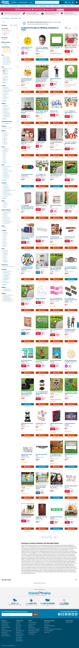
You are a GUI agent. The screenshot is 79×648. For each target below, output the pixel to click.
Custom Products (69, 622)
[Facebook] (59, 614)
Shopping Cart (18, 632)
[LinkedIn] (62, 614)
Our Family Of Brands (32, 632)
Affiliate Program (31, 627)
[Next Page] (58, 537)
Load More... (4, 82)
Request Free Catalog (6, 627)
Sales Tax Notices (19, 635)
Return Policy (18, 629)
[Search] (61, 2)
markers (23, 555)
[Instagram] (76, 614)
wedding (32, 551)
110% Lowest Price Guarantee (34, 629)
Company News (31, 634)
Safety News (46, 627)
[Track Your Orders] (66, 2)
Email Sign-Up (4, 632)
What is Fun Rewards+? (6, 635)
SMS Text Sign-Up (5, 634)
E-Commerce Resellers (48, 630)
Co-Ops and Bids (5, 624)
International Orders (20, 634)
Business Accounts (5, 625)
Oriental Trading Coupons (6, 630)
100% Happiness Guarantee (33, 630)
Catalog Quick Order (5, 622)
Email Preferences (19, 640)
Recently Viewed (6, 580)
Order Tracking (19, 625)
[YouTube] (73, 614)
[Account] (73, 2)
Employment (30, 625)
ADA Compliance (19, 639)
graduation (39, 560)
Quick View (28, 61)
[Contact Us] (69, 2)
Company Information (32, 622)
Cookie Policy (46, 632)
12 (55, 537)
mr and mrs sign (39, 552)
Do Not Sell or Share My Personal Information (52, 629)
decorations (69, 549)
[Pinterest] (66, 614)
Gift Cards (3, 629)
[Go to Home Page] (2, 18)
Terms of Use (46, 624)
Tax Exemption (19, 637)
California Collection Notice (49, 625)
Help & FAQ (18, 624)
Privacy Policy (47, 622)
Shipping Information (20, 630)
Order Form (18, 627)
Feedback (78, 325)
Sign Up (35, 614)
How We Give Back (32, 624)
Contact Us (18, 622)
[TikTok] (69, 614)
